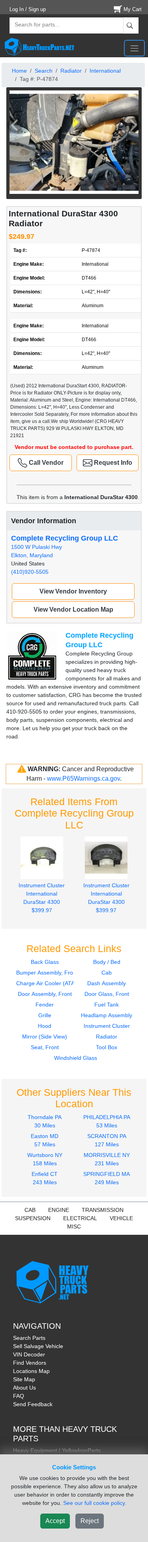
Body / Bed (106, 962)
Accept (55, 1521)
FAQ (18, 1396)
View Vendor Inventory (73, 591)
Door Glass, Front (106, 994)
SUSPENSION (33, 1218)
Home (19, 71)
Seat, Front (45, 1047)
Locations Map (31, 1371)
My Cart (133, 9)
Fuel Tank (106, 1004)
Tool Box (106, 1047)
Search (43, 71)
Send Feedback (32, 1404)
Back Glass (45, 962)
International (105, 71)
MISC (74, 1226)
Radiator (71, 71)
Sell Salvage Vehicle (38, 1346)
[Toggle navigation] (134, 48)
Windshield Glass (75, 1058)
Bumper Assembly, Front (47, 972)
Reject (90, 1521)
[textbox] (33, 25)
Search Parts (29, 1338)
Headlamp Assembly (106, 1015)
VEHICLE (121, 1218)
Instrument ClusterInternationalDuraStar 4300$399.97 (42, 897)
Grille (44, 1015)
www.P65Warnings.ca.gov (83, 778)
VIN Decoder (29, 1354)
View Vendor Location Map (73, 609)
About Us (24, 1387)
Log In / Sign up (27, 9)
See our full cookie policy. (94, 1503)
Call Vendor (45, 462)
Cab (106, 972)
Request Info (112, 462)
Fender (45, 1004)
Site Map (24, 1379)
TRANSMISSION (103, 1210)
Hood (44, 1026)
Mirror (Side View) (44, 1036)
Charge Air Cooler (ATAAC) (50, 983)
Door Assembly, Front (45, 994)
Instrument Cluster (107, 1026)
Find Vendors (29, 1363)
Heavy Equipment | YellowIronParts (57, 1450)
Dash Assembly (106, 983)
